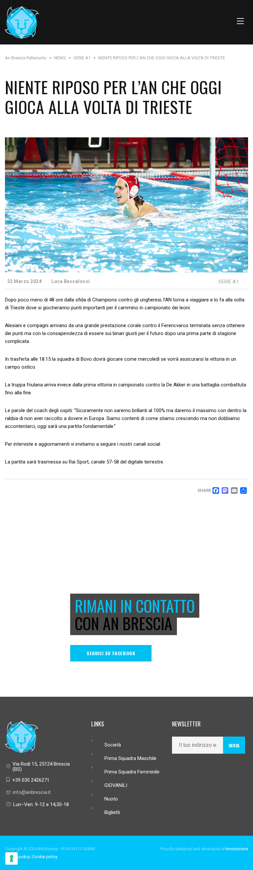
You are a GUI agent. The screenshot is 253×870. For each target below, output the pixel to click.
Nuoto (111, 799)
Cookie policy (44, 856)
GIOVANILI (115, 785)
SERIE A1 (228, 281)
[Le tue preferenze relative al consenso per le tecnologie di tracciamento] (11, 858)
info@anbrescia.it (32, 792)
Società (112, 745)
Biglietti (112, 812)
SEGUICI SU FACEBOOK (111, 653)
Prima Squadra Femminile (131, 772)
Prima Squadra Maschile (130, 758)
